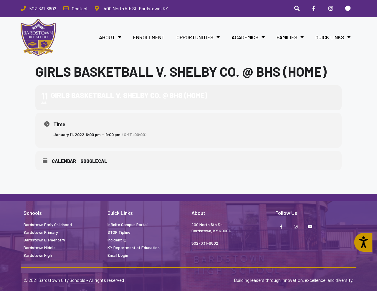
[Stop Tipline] (347, 8)
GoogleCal (93, 161)
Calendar (64, 161)
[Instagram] (330, 8)
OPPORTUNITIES (195, 37)
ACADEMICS (245, 37)
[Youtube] (310, 227)
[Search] (296, 8)
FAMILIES (287, 37)
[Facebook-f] (281, 227)
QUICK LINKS (329, 37)
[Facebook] (314, 8)
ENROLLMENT (149, 37)
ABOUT (107, 37)
